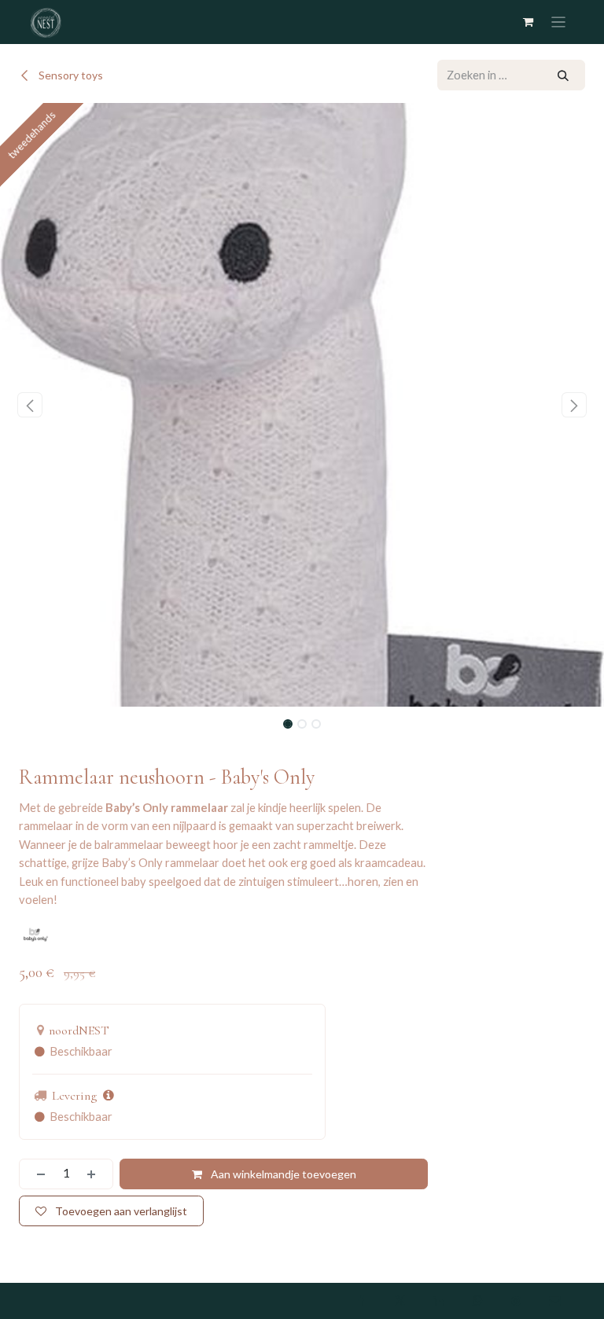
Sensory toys (69, 75)
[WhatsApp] (477, 1301)
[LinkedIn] (439, 1301)
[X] (399, 1301)
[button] (30, 404)
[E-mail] (555, 1301)
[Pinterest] (516, 1301)
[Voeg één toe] (95, 1174)
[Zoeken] (563, 75)
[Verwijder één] (36, 1174)
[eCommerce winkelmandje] (528, 21)
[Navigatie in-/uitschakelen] (558, 22)
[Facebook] (361, 1301)
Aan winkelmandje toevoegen (282, 1174)
